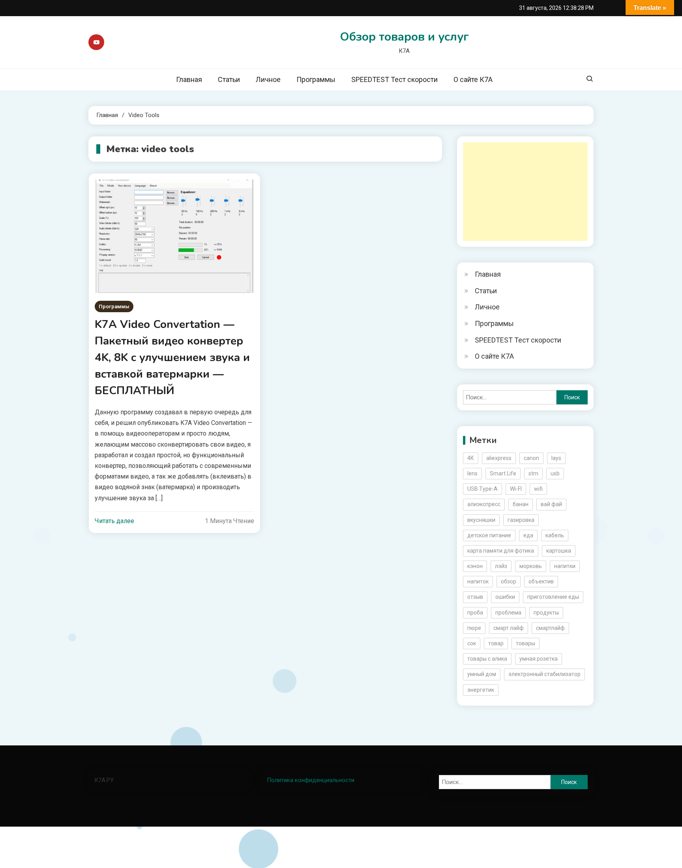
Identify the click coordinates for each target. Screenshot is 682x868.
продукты (546, 612)
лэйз (501, 566)
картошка (558, 551)
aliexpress (499, 458)
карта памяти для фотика (500, 551)
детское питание (489, 535)
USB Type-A (482, 489)
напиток (478, 581)
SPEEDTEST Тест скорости (394, 79)
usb (555, 473)
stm (533, 473)
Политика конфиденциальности (310, 780)
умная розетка (538, 659)
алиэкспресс (483, 504)
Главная (189, 79)
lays (556, 458)
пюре (474, 628)
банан (520, 504)
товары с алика (487, 659)
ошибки (505, 597)
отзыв (475, 597)
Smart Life (503, 473)
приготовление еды (553, 597)
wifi (538, 489)
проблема (508, 612)
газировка (521, 520)
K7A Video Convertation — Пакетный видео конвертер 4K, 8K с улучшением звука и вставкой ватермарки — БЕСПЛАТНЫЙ (172, 357)
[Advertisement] (525, 191)
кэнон (475, 566)
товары (525, 643)
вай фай (551, 504)
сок (471, 643)
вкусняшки (481, 520)
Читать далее (114, 521)
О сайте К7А (473, 79)
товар (496, 643)
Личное (268, 79)
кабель (554, 535)
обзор (508, 581)
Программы (315, 79)
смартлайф (550, 628)
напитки (564, 566)
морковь (530, 566)
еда (528, 535)
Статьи (229, 79)
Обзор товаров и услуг (404, 37)
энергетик (480, 690)
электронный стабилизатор (544, 674)
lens (472, 473)
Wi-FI (516, 489)
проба (475, 612)
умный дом (481, 674)
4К (470, 458)
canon (531, 458)
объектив (541, 581)
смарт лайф (508, 628)
